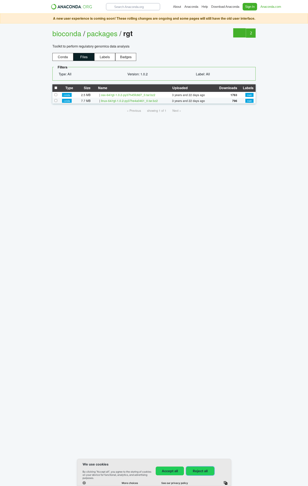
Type (69, 87)
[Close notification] (304, 18)
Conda (63, 56)
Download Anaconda (225, 6)
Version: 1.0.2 (138, 74)
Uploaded (179, 87)
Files (84, 56)
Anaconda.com (271, 6)
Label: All (203, 74)
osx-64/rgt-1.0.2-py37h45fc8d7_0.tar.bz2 (128, 95)
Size (87, 87)
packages (103, 33)
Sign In (250, 6)
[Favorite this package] (239, 32)
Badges (126, 56)
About (177, 6)
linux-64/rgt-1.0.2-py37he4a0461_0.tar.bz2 (129, 101)
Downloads (227, 87)
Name (102, 87)
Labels (105, 56)
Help (205, 6)
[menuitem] (66, 74)
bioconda (66, 33)
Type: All (65, 74)
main (249, 94)
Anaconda (191, 6)
